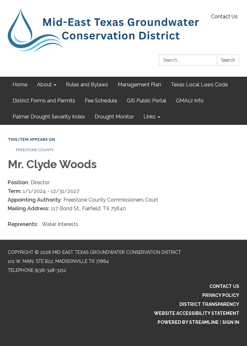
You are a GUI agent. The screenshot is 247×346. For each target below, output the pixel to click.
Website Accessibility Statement (196, 313)
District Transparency (209, 304)
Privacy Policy (220, 295)
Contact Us (224, 16)
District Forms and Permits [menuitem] (44, 101)
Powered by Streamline (188, 322)
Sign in (230, 322)
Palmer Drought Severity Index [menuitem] (49, 117)
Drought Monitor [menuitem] (114, 117)
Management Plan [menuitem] (139, 85)
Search (228, 60)
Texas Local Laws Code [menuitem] (199, 85)
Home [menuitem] (20, 85)
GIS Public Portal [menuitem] (146, 101)
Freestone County (35, 150)
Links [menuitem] (149, 117)
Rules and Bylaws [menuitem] (87, 85)
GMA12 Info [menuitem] (190, 101)
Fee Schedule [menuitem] (101, 101)
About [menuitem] (44, 85)
